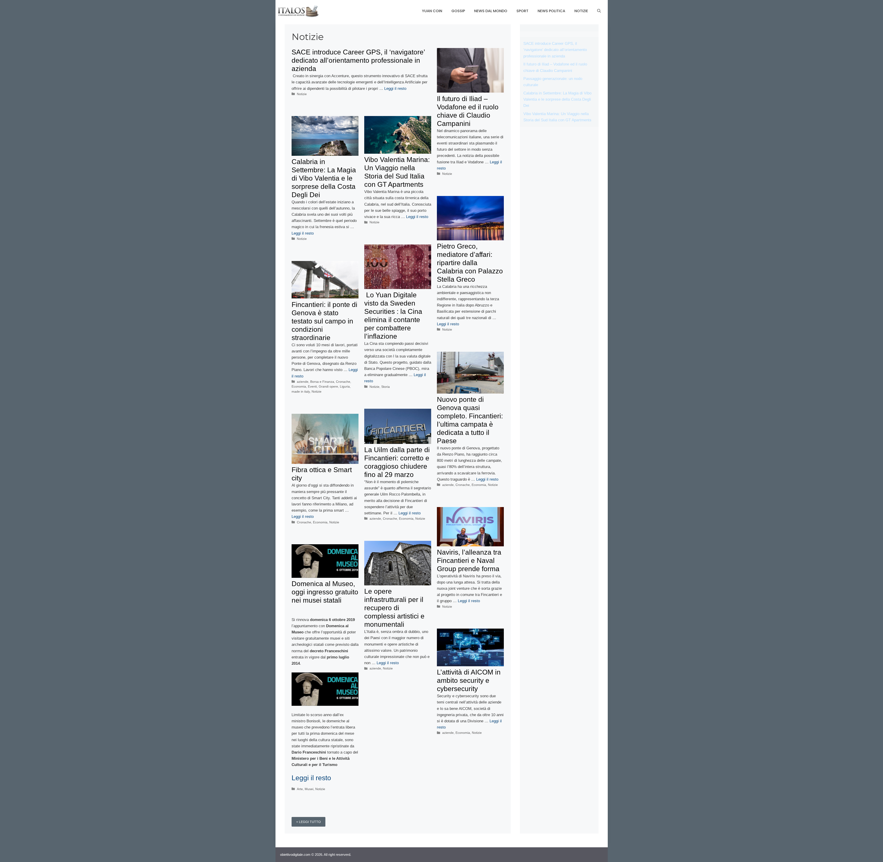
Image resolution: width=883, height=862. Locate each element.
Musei (309, 789)
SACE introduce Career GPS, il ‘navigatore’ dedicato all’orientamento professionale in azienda (358, 60)
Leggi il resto (395, 88)
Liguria (345, 386)
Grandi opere (328, 386)
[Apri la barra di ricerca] (599, 11)
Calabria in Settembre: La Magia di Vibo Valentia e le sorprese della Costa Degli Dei (324, 178)
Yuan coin (432, 11)
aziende (302, 381)
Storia (385, 386)
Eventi (312, 386)
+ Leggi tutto (308, 822)
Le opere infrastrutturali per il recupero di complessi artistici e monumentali (394, 607)
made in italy (301, 391)
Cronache (343, 381)
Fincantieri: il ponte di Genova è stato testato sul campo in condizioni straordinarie (324, 321)
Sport (522, 11)
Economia (299, 386)
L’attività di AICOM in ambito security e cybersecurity (469, 680)
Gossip (458, 11)
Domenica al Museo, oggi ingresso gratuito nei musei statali (325, 592)
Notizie (581, 11)
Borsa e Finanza (322, 381)
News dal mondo (490, 11)
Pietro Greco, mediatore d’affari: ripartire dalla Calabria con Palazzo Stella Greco (470, 262)
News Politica (551, 11)
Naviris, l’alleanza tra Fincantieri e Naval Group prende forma (469, 560)
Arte (300, 789)
